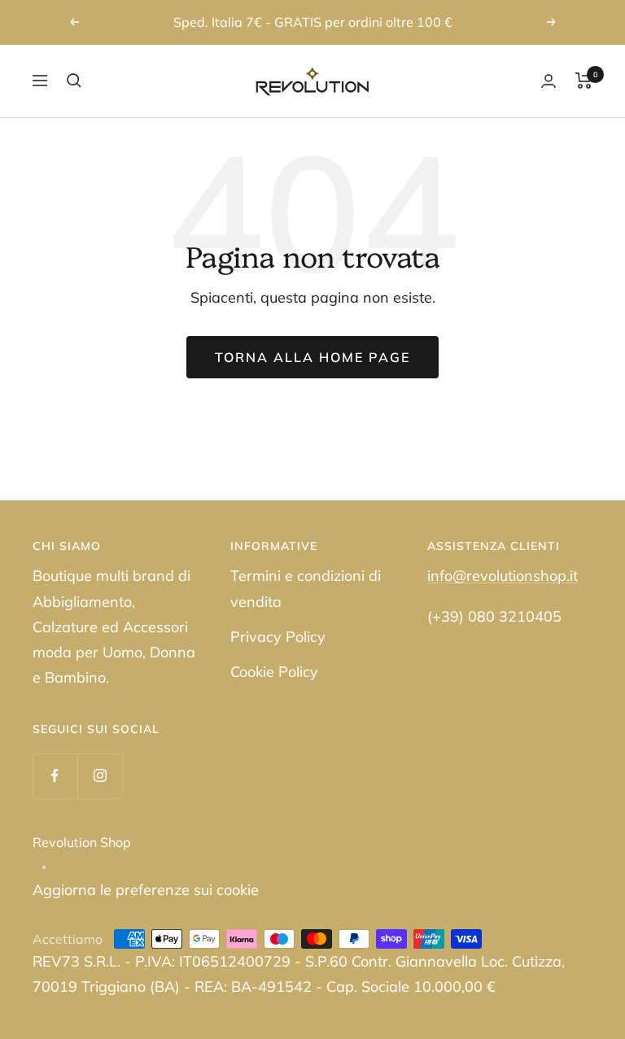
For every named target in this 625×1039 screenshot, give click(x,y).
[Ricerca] (74, 80)
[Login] (548, 81)
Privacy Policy (278, 636)
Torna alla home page (312, 357)
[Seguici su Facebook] (55, 775)
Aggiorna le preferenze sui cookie (146, 889)
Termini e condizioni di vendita (305, 588)
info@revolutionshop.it (502, 575)
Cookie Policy (274, 671)
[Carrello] (583, 80)
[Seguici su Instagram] (99, 775)
